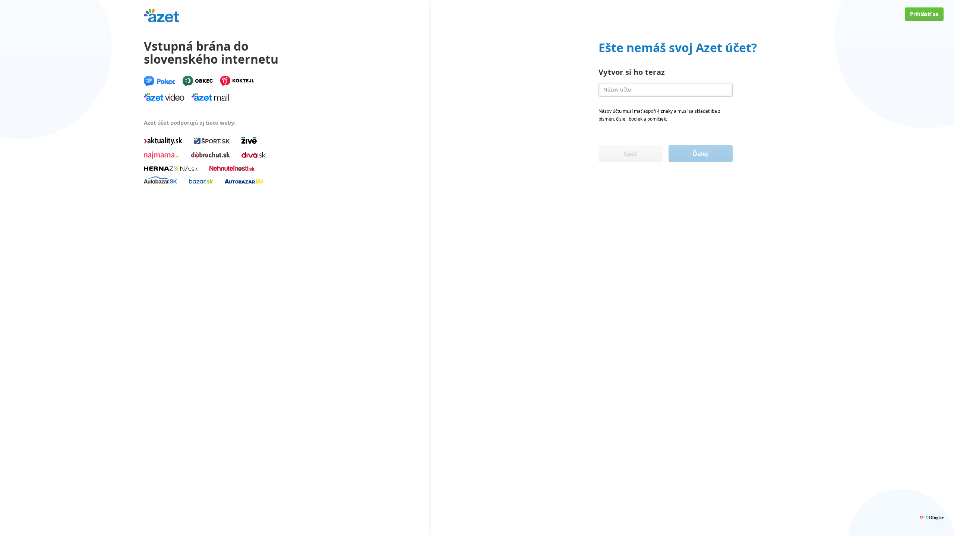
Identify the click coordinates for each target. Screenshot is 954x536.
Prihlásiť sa (924, 13)
